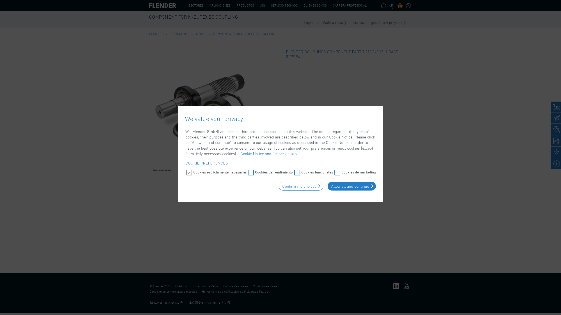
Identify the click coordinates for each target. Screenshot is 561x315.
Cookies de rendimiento (274, 172)
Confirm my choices (299, 186)
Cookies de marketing (358, 172)
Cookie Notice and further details (268, 153)
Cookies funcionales (317, 172)
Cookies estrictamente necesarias (220, 172)
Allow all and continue (350, 186)
